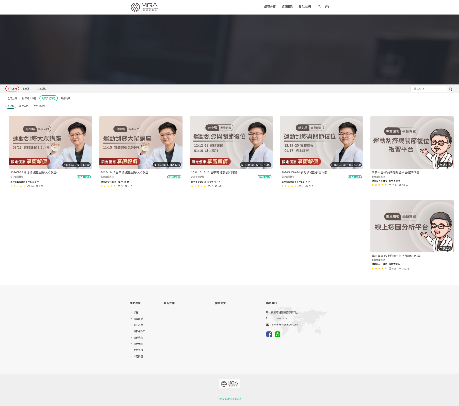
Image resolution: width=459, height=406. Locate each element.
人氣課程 (41, 88)
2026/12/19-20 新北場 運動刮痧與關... (305, 172)
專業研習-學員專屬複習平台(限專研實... (397, 172)
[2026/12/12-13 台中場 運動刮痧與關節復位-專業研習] (231, 142)
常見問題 (138, 356)
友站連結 (138, 350)
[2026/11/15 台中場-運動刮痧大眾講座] (141, 142)
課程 (136, 312)
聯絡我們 (138, 343)
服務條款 (138, 337)
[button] (319, 7)
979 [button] (40, 186)
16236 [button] (405, 268)
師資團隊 (287, 6)
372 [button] (220, 186)
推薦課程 (27, 88)
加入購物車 (84, 176)
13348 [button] (405, 185)
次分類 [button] (10, 105)
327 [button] (310, 186)
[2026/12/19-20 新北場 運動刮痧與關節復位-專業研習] (321, 142)
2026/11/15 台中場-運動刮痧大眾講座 (124, 172)
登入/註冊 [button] (305, 6)
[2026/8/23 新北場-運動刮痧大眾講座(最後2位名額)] (50, 142)
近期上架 (12, 88)
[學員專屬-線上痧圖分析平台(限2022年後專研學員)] (412, 226)
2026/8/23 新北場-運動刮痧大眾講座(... (34, 172)
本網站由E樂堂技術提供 (229, 398)
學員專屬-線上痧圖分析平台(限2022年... (397, 256)
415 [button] (129, 186)
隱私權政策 (139, 331)
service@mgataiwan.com (285, 324)
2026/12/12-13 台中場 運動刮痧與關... (215, 172)
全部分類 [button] (12, 98)
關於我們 (138, 325)
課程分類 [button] (270, 6)
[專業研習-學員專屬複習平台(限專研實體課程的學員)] (412, 142)
